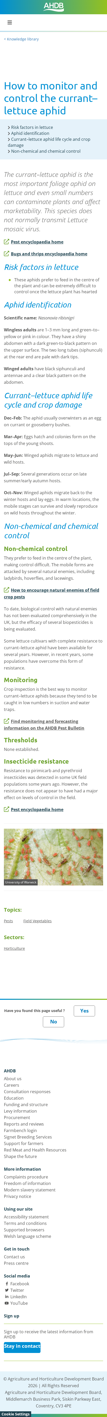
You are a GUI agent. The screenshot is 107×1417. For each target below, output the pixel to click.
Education (14, 1098)
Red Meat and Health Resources (35, 1150)
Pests (8, 920)
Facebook (19, 1284)
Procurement (17, 1117)
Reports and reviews (24, 1124)
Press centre (16, 1263)
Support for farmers (23, 1143)
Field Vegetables (37, 920)
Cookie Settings (16, 1414)
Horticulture (14, 948)
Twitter (17, 1290)
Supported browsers (24, 1230)
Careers (11, 1085)
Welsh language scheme (27, 1236)
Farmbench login (20, 1130)
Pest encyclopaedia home (37, 242)
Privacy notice (17, 1196)
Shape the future (20, 1156)
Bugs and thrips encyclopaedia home (49, 254)
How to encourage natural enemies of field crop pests (51, 593)
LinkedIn (18, 1297)
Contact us (14, 1257)
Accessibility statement (26, 1217)
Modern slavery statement (30, 1190)
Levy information (20, 1111)
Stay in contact (22, 1346)
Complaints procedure (26, 1177)
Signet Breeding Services (28, 1137)
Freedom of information (27, 1183)
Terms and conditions (25, 1223)
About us (13, 1078)
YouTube (19, 1303)
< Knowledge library (21, 39)
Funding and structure (26, 1104)
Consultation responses (27, 1091)
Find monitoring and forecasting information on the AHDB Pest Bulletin (44, 724)
